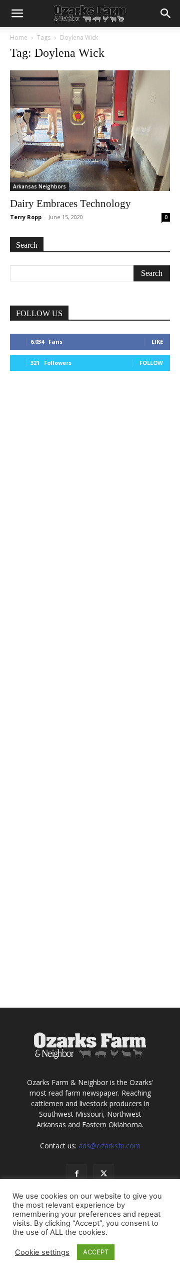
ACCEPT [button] (95, 1252)
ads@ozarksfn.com (109, 1145)
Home (19, 37)
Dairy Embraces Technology (70, 204)
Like (157, 341)
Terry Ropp (26, 217)
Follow (151, 362)
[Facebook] (76, 1174)
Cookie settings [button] (42, 1252)
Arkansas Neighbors (39, 186)
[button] (17, 13)
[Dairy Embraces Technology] (90, 130)
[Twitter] (104, 1174)
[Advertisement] (90, 485)
